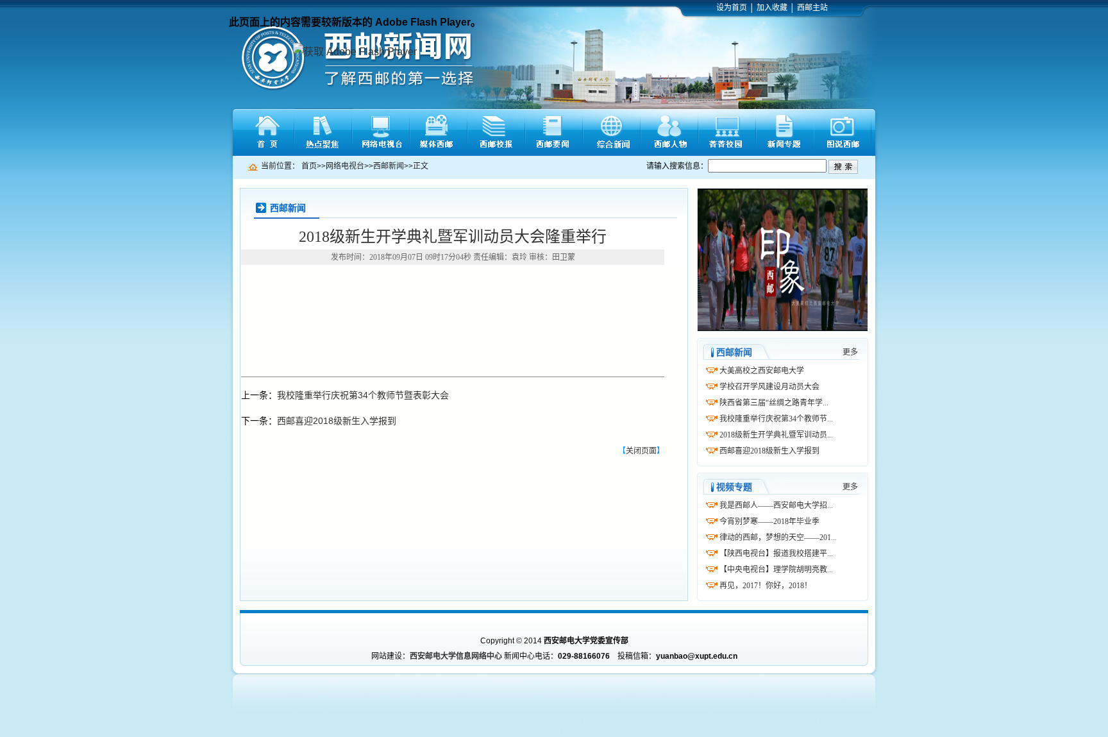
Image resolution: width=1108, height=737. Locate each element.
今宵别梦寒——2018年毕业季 (769, 521)
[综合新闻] (612, 132)
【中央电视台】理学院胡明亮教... (776, 569)
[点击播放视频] (783, 260)
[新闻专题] (785, 132)
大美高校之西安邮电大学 (761, 370)
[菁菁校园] (727, 132)
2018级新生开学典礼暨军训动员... (776, 434)
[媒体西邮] (438, 132)
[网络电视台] (381, 132)
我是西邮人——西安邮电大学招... (776, 505)
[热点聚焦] (323, 132)
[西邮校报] (496, 132)
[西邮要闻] (554, 132)
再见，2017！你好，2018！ (765, 585)
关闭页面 (641, 450)
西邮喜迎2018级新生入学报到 (336, 421)
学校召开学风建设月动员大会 (769, 386)
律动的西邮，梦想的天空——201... (778, 537)
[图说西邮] (842, 132)
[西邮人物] (669, 132)
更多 (850, 352)
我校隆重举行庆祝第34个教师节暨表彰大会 (363, 395)
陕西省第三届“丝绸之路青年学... (773, 402)
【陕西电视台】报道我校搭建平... (776, 553)
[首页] (265, 132)
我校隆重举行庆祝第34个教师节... (776, 418)
